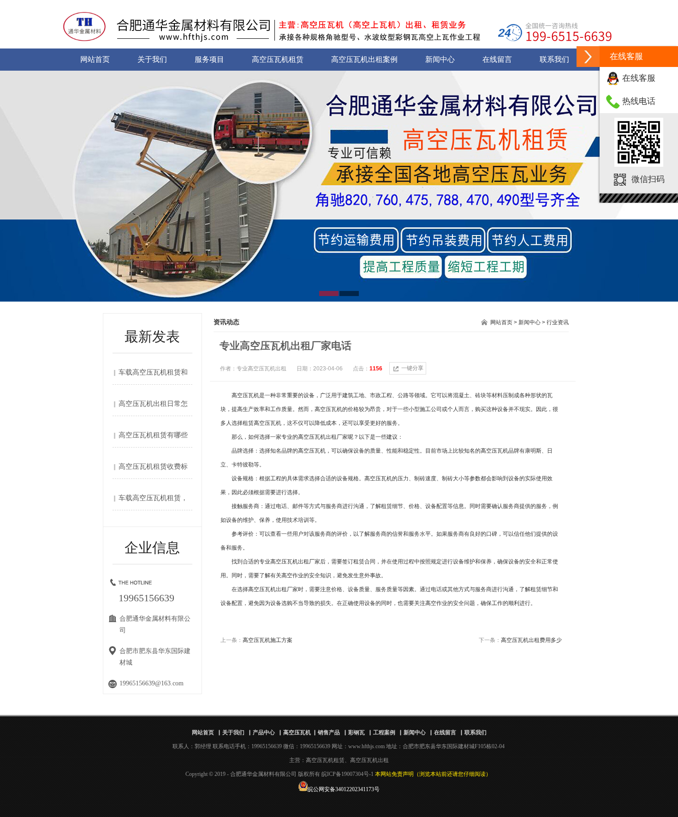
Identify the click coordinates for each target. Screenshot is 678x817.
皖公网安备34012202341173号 (344, 789)
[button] (588, 56)
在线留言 (497, 59)
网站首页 (95, 59)
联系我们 (554, 59)
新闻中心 (440, 59)
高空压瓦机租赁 (277, 59)
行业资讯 (558, 322)
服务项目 (209, 59)
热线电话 (638, 101)
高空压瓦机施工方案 (267, 640)
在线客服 (638, 78)
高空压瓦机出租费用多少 (531, 640)
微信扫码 (648, 179)
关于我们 (152, 59)
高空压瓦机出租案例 (364, 59)
